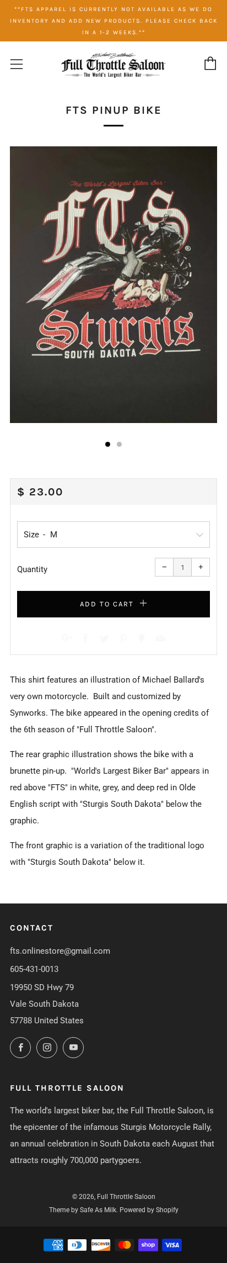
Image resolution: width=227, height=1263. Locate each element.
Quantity (32, 569)
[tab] (107, 444)
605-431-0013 (34, 969)
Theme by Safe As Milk (82, 1210)
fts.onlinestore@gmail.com (60, 951)
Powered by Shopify (149, 1210)
